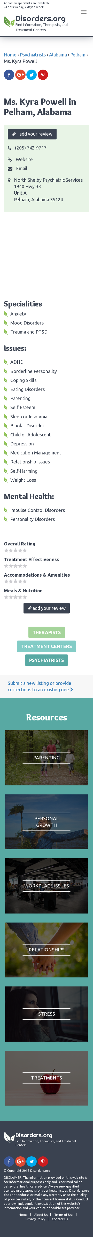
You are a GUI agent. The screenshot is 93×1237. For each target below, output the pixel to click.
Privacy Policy (35, 1219)
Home (10, 54)
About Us (41, 1214)
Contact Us (60, 1219)
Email (21, 168)
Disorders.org (42, 22)
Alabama (58, 54)
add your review (35, 133)
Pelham (78, 54)
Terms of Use (63, 1214)
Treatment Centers (46, 646)
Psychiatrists (33, 54)
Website (24, 159)
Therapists (47, 632)
